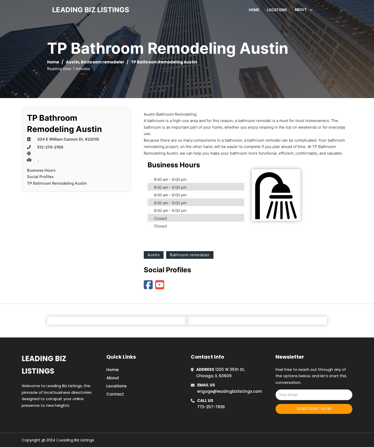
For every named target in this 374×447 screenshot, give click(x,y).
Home (254, 10)
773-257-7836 (211, 407)
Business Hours (41, 170)
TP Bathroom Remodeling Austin (57, 183)
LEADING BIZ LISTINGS (90, 10)
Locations (277, 10)
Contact (115, 394)
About (112, 378)
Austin (72, 62)
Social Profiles (40, 176)
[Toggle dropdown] (311, 10)
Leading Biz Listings (44, 365)
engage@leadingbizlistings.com (229, 391)
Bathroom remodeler (102, 62)
